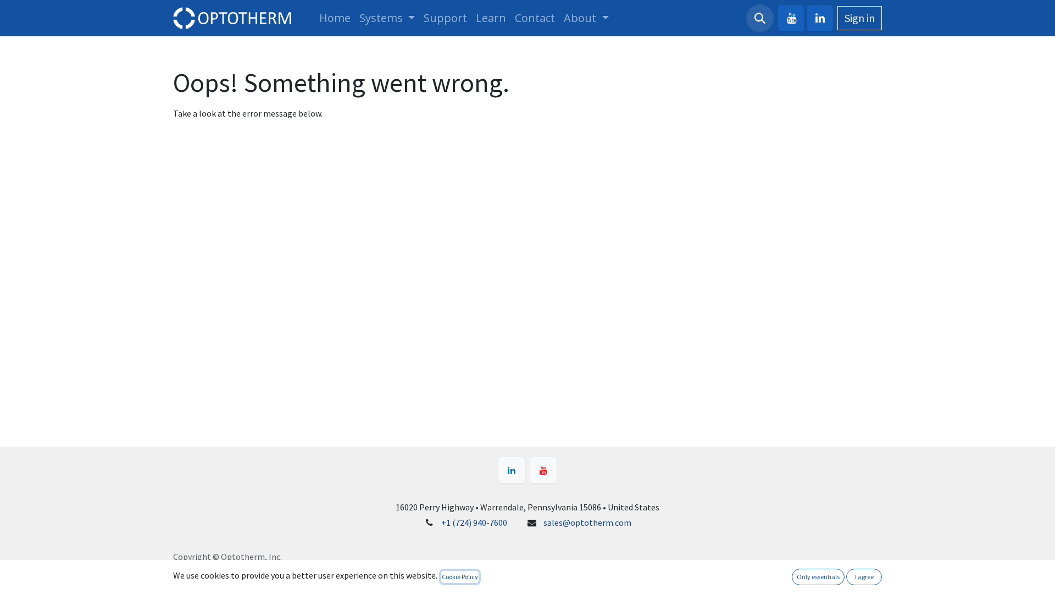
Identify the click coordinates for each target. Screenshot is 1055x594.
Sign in (860, 18)
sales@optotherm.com (587, 522)
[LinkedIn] (820, 18)
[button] (760, 18)
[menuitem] (335, 18)
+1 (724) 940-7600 (474, 522)
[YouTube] (791, 18)
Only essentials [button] (818, 577)
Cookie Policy (460, 577)
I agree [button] (864, 577)
